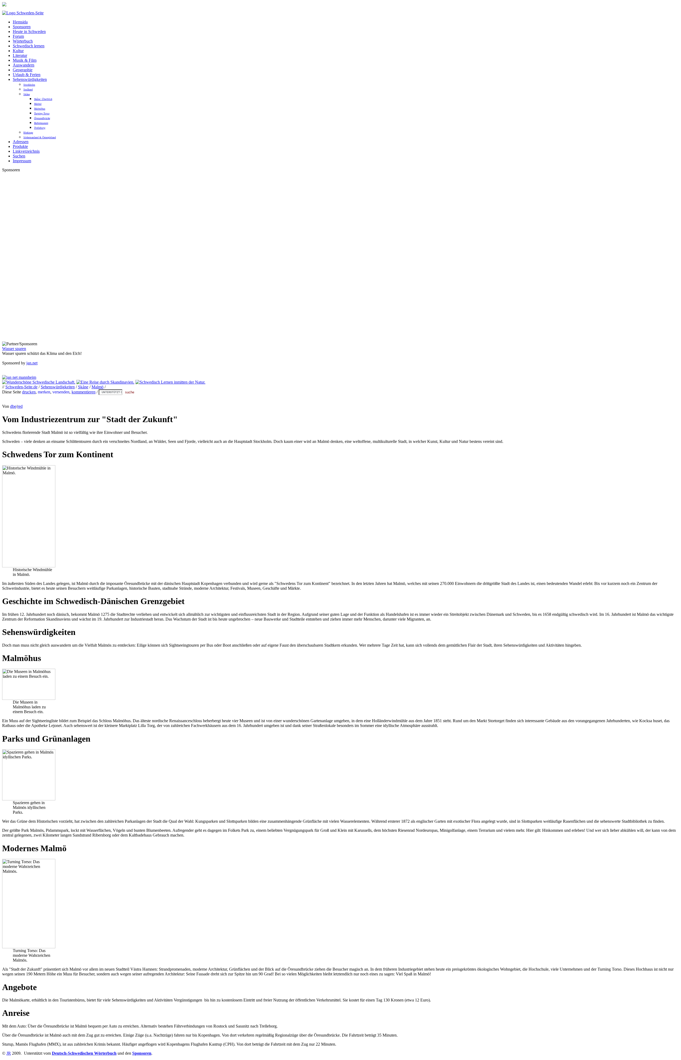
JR (8, 1053)
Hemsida (20, 22)
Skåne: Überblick (43, 99)
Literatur (20, 55)
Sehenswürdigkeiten (30, 79)
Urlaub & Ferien (26, 74)
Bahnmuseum (41, 123)
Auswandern (23, 65)
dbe (13, 406)
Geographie (22, 70)
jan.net (32, 363)
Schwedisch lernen (28, 46)
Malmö (37, 103)
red (20, 406)
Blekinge (28, 132)
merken (44, 392)
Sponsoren (22, 26)
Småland (28, 89)
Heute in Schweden (29, 31)
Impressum (22, 161)
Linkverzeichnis (26, 151)
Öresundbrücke (42, 118)
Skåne (26, 94)
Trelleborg (39, 127)
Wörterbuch (23, 41)
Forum (18, 36)
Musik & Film (24, 60)
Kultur (18, 50)
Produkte (20, 146)
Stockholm (29, 84)
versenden (60, 392)
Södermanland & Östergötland (39, 137)
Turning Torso (41, 113)
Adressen (20, 141)
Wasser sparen (14, 348)
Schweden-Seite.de (21, 387)
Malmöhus (39, 108)
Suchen (19, 156)
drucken (29, 392)
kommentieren (83, 392)
